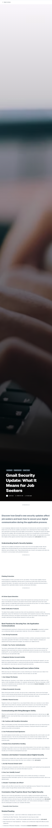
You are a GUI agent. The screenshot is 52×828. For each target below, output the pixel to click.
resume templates (39, 684)
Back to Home (7, 2)
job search (38, 537)
